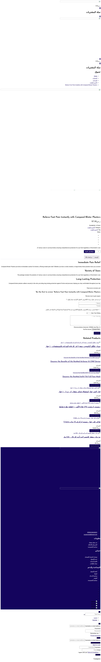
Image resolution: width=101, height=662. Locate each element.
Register (94, 620)
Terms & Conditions (93, 652)
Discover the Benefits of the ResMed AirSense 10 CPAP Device (75, 361)
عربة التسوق (94, 559)
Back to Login (96, 645)
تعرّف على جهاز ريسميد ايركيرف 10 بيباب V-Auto (82, 422)
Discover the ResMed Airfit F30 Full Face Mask (81, 377)
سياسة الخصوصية (92, 547)
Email (98, 650)
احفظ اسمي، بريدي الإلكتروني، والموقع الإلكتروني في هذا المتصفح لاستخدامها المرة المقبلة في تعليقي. (71, 309)
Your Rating (97, 313)
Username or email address (92, 626)
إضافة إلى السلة (89, 251)
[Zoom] (97, 185)
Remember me (94, 633)
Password (97, 628)
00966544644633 (92, 532)
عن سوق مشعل (93, 542)
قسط (95, 573)
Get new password (95, 642)
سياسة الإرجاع (93, 576)
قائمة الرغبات (93, 561)
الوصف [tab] (96, 257)
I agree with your (88, 652)
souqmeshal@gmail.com (90, 534)
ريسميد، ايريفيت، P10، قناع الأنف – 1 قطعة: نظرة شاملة (79, 407)
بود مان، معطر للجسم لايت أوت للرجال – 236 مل (82, 437)
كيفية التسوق (93, 571)
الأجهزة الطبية (91, 227)
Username (97, 647)
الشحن (95, 578)
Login (98, 637)
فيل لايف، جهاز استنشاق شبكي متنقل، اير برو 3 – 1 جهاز (79, 392)
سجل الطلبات (93, 563)
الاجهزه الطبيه (94, 230)
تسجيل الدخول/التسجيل (91, 557)
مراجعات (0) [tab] (88, 257)
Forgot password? (95, 635)
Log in (95, 618)
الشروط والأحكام (92, 544)
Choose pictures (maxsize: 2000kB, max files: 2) (87, 327)
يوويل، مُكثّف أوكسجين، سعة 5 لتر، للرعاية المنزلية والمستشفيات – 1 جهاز (73, 346)
